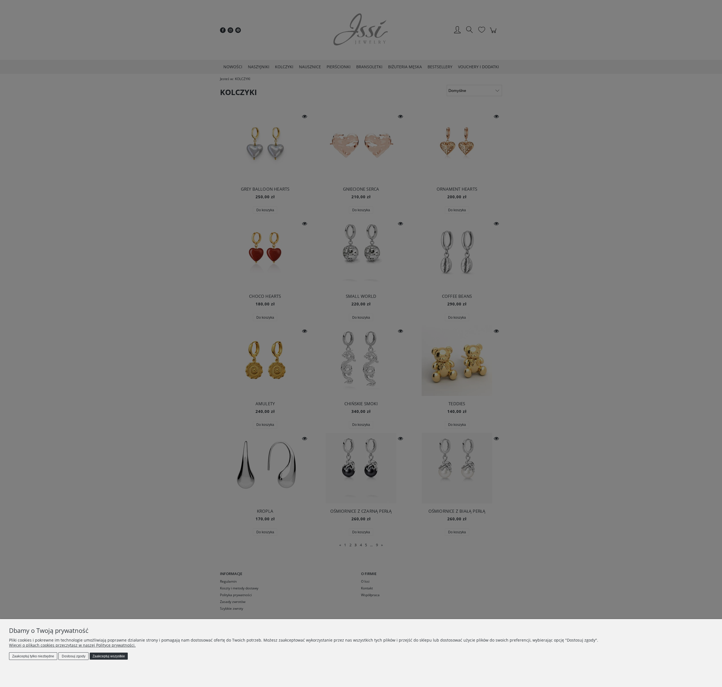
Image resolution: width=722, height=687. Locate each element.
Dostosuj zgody (73, 656)
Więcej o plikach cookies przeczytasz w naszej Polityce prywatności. (72, 645)
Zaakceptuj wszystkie (109, 656)
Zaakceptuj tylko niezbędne (33, 656)
